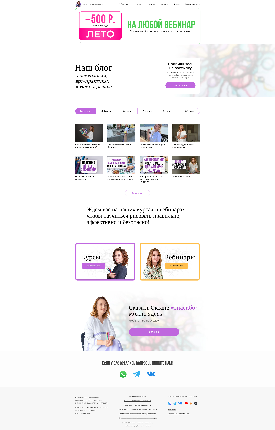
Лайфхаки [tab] (106, 111)
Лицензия (79, 397)
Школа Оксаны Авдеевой (93, 4)
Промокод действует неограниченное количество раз (161, 31)
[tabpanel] (137, 155)
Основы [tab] (127, 111)
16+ (80, 42)
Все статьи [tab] (85, 111)
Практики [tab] (148, 111)
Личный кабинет (192, 4)
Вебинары (123, 4)
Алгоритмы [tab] (169, 111)
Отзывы (165, 4)
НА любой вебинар (161, 25)
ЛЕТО (100, 34)
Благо (177, 4)
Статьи (152, 4)
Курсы (139, 4)
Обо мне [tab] (189, 111)
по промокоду (100, 25)
